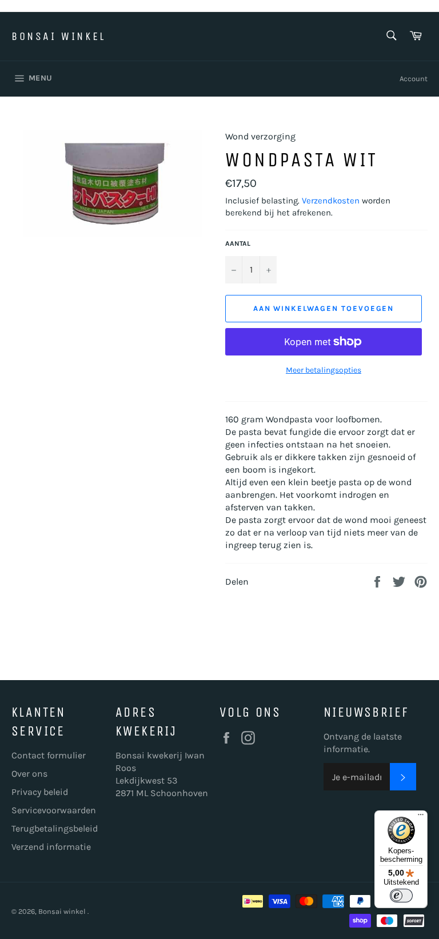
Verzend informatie (51, 846)
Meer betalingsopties (323, 370)
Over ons (29, 773)
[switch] (401, 895)
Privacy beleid (39, 791)
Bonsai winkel (58, 36)
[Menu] (421, 817)
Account (414, 78)
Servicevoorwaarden (53, 810)
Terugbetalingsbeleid (54, 828)
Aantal (237, 243)
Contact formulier (48, 755)
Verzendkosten (331, 200)
